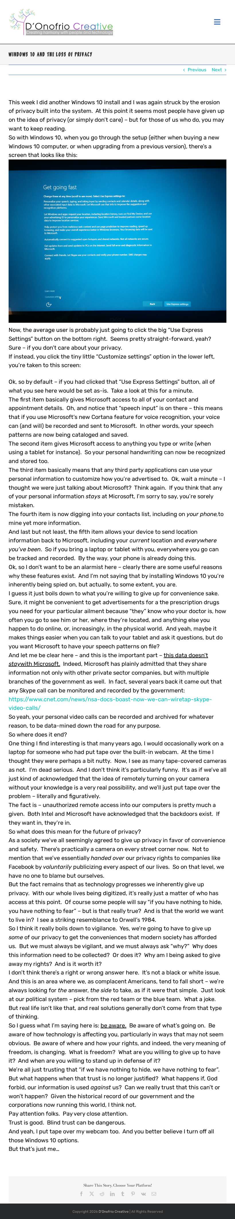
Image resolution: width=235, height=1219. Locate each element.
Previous (197, 69)
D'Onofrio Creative (114, 1212)
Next (217, 69)
